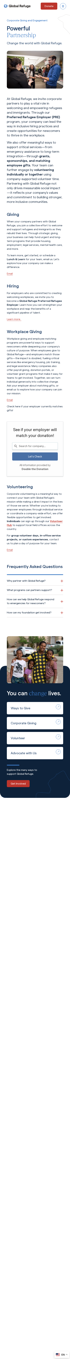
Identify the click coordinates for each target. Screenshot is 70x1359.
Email (10, 273)
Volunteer (18, 738)
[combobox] (35, 446)
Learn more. (14, 319)
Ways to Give (20, 708)
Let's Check (35, 456)
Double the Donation (35, 469)
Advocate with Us (24, 753)
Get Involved (18, 783)
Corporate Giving (23, 723)
